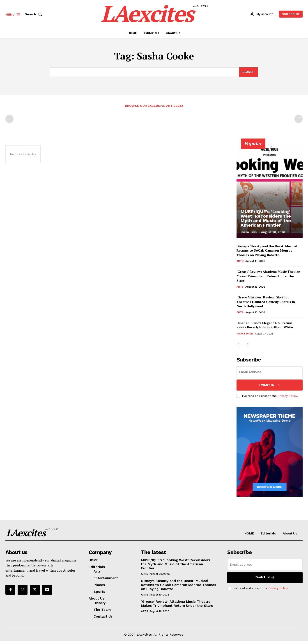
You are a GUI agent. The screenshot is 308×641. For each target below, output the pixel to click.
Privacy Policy (287, 396)
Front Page (245, 333)
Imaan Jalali (249, 232)
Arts (240, 261)
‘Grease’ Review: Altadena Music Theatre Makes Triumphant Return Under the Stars (268, 275)
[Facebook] (10, 590)
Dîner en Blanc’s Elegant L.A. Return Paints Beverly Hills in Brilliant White (265, 325)
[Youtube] (47, 590)
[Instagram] (23, 590)
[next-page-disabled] (298, 119)
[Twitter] (35, 590)
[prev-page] (9, 119)
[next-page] (246, 345)
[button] (34, 14)
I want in (266, 385)
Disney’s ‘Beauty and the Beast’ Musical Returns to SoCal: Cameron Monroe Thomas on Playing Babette (267, 250)
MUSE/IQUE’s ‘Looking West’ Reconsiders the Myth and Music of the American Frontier (266, 218)
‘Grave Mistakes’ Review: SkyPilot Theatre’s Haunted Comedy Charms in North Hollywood (266, 301)
